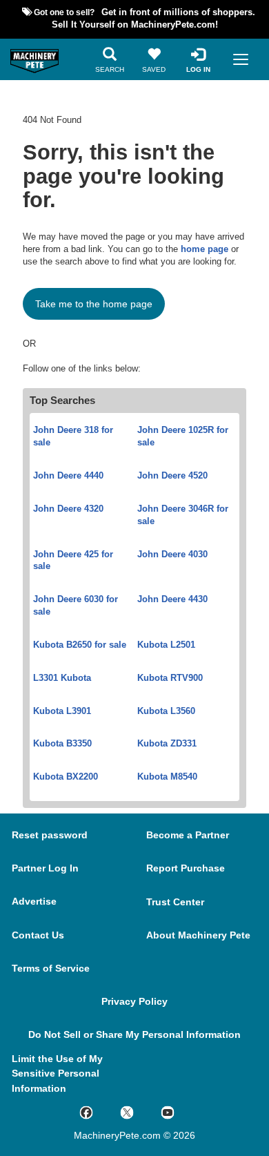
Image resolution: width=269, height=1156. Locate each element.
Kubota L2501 (166, 645)
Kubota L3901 (62, 711)
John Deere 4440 (68, 476)
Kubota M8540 (167, 777)
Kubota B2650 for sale (79, 645)
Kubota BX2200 (65, 777)
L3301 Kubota (62, 678)
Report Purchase (185, 868)
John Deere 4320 (68, 509)
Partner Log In (45, 868)
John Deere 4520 (172, 476)
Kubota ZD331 (167, 744)
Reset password (50, 834)
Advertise (34, 901)
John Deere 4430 (172, 599)
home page (204, 249)
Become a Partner (187, 834)
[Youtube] (181, 1111)
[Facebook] (99, 1111)
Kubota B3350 (62, 744)
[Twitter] (140, 1111)
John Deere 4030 (172, 554)
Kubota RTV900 (170, 678)
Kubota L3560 (166, 711)
